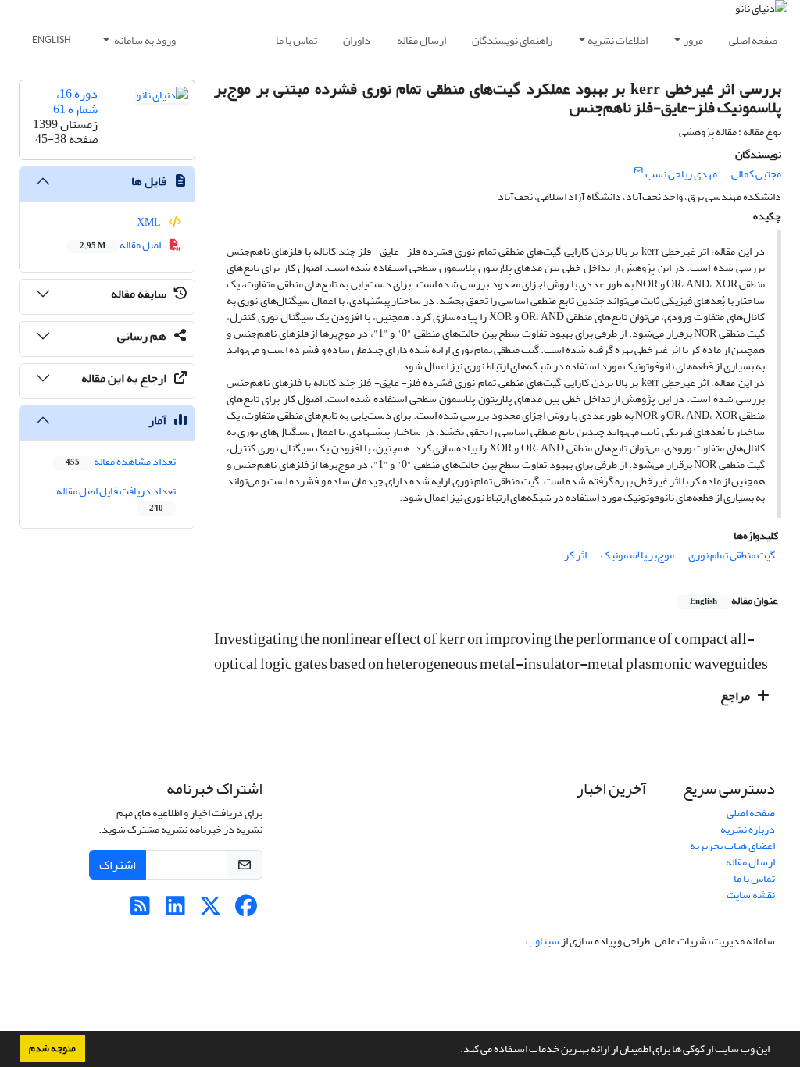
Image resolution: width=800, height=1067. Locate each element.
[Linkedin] (175, 910)
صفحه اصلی (753, 40)
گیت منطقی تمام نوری (731, 555)
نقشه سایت (751, 894)
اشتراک (117, 864)
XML (149, 222)
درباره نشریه (747, 829)
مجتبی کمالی (756, 173)
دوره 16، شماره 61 (75, 101)
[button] (456, 1050)
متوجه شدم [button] (52, 1048)
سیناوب (542, 940)
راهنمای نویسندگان (512, 40)
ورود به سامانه (144, 40)
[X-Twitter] (210, 910)
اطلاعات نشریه (618, 40)
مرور (693, 40)
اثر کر (575, 555)
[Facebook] (245, 910)
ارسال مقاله (421, 40)
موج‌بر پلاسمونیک (637, 555)
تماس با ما (296, 40)
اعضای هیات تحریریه (732, 845)
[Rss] (140, 910)
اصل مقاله (121, 244)
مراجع (736, 696)
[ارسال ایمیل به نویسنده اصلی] (639, 171)
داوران (356, 40)
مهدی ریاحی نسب (681, 173)
